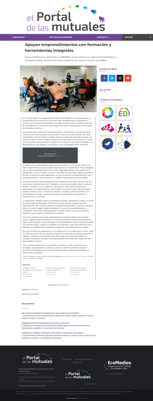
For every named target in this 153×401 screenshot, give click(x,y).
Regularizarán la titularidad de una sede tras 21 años (45, 323)
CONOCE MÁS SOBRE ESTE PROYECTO (32, 386)
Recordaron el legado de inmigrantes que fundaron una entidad (50, 313)
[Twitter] (112, 78)
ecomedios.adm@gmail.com (33, 393)
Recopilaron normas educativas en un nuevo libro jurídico (32, 270)
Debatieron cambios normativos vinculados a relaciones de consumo (53, 333)
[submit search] (150, 37)
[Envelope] (127, 78)
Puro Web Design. (82, 398)
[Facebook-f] (104, 78)
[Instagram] (120, 78)
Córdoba (34, 289)
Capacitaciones (62, 285)
